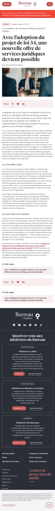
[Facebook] (14, 325)
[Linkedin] (25, 325)
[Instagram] (30, 325)
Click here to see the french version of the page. (31, 15)
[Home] (27, 4)
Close (49, 505)
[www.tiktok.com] (41, 325)
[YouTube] (36, 325)
